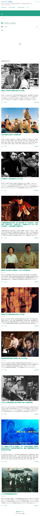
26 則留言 (5, 281)
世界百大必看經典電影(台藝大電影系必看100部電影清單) (17, 402)
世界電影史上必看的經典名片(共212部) (12, 178)
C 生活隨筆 (5, 26)
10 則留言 (5, 146)
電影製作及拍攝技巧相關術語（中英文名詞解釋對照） (16, 270)
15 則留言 (5, 102)
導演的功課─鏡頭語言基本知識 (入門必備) (13, 314)
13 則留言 (5, 414)
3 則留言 (5, 190)
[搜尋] (35, 2)
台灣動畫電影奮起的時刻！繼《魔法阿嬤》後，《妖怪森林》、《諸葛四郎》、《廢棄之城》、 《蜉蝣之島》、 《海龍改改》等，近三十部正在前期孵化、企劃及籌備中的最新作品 (19, 224)
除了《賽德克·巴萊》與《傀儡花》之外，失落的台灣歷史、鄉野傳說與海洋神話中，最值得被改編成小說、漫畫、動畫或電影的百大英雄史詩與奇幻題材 (20, 448)
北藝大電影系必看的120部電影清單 (11, 134)
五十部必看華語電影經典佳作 (9, 494)
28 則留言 (5, 325)
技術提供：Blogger (20, 511)
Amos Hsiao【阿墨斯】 (7, 1)
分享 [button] (37, 26)
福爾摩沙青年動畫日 (21, 7)
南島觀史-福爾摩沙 (12, 7)
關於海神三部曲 (3, 7)
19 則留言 (5, 237)
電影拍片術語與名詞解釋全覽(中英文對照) (13, 90)
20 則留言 (5, 505)
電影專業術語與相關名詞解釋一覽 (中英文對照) (14, 358)
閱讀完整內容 (36, 102)
